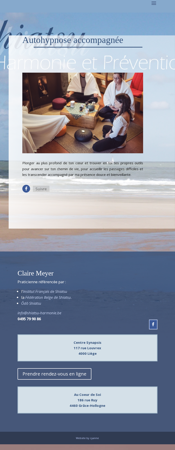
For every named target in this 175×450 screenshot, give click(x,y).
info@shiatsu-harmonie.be (39, 312)
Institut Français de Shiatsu (45, 291)
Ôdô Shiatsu (31, 303)
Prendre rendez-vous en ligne (54, 374)
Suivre (41, 188)
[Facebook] (26, 189)
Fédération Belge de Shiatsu (48, 297)
